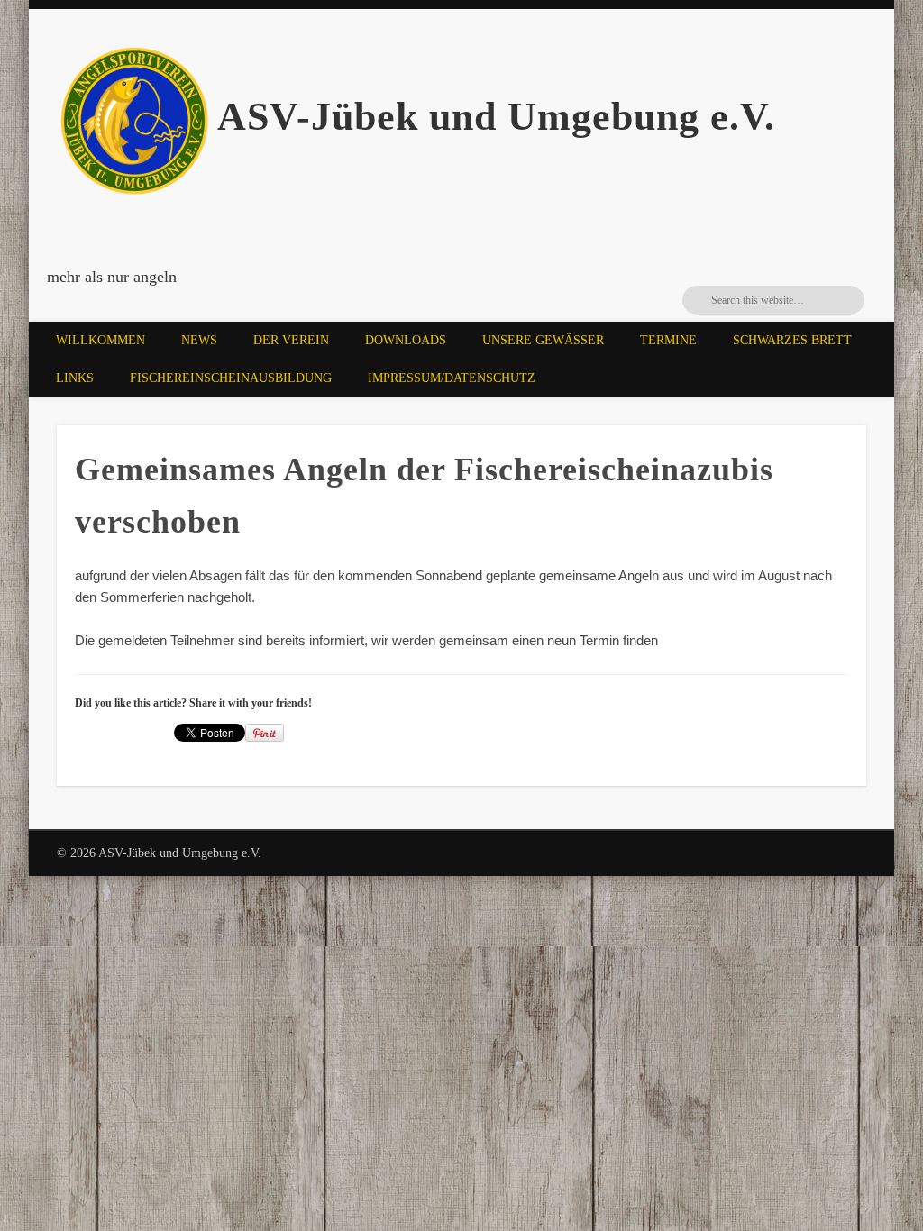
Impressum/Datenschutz (451, 378)
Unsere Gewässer (543, 340)
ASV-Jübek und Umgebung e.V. (496, 117)
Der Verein (291, 340)
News (199, 340)
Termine (668, 340)
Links (75, 378)
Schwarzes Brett (792, 340)
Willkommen (100, 340)
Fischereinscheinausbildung (231, 378)
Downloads (405, 340)
